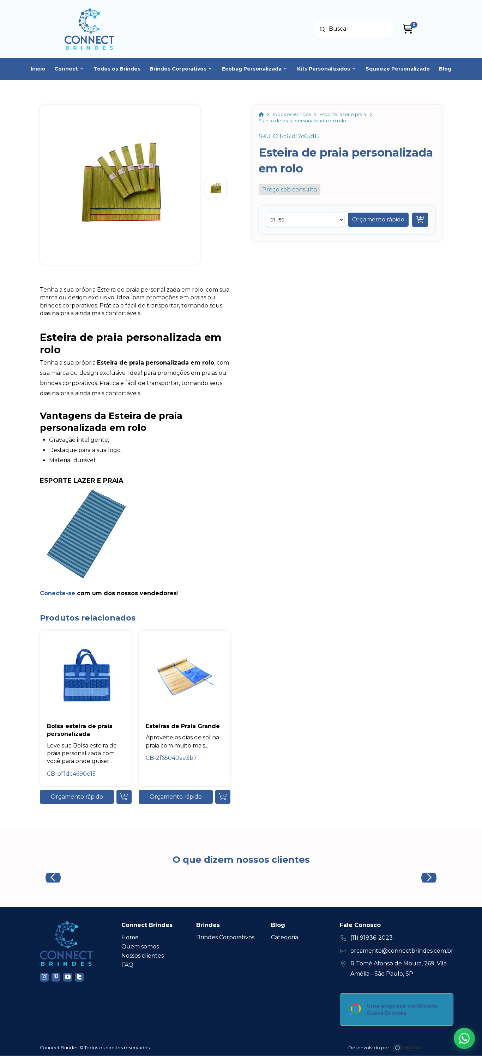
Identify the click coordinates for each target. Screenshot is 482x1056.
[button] (378, 220)
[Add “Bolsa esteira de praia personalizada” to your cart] (124, 797)
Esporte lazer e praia (81, 480)
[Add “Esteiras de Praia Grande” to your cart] (222, 797)
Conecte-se (57, 593)
